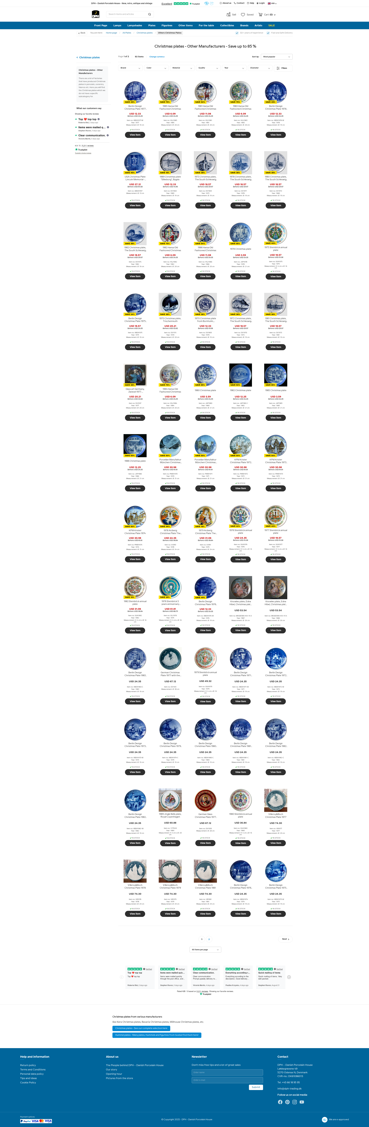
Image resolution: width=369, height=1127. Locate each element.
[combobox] (130, 14)
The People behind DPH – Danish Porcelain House (135, 1065)
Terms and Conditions (33, 1070)
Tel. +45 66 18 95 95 (288, 1082)
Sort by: (255, 57)
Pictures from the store (119, 1078)
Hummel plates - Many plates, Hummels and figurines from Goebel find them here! (156, 1035)
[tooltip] (135, 108)
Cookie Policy (28, 1083)
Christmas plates (145, 33)
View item (135, 135)
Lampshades (134, 25)
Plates (151, 25)
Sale (271, 25)
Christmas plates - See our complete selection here (141, 1028)
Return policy (28, 1065)
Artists (258, 25)
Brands (244, 25)
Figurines (167, 25)
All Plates (127, 33)
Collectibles (227, 25)
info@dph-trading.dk (289, 1089)
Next (284, 939)
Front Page (100, 25)
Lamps (117, 25)
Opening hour (114, 1074)
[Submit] (149, 14)
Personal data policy (32, 1074)
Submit (256, 1087)
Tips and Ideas (28, 1078)
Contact (282, 1056)
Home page (111, 33)
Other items (185, 25)
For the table (206, 25)
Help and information (34, 1056)
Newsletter (199, 1056)
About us (112, 1056)
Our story (111, 1070)
